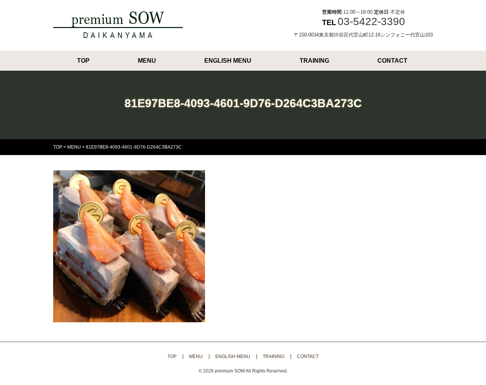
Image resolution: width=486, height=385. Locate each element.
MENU (147, 60)
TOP (83, 60)
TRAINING (314, 60)
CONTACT (392, 60)
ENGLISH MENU (227, 60)
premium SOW (230, 371)
